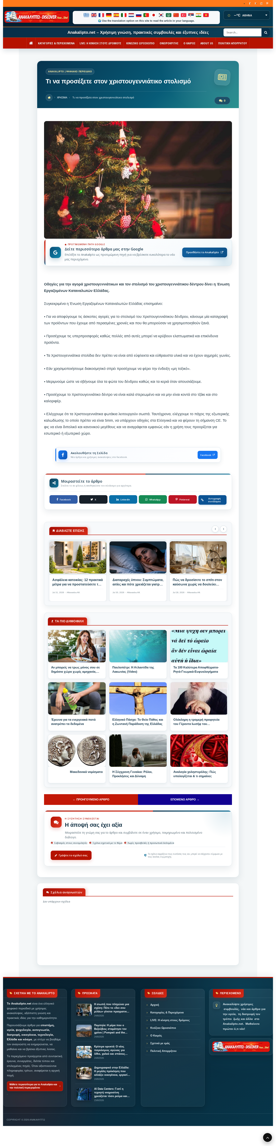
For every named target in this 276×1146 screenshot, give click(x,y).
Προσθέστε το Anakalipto (202, 252)
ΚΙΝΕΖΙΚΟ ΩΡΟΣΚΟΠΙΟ (140, 43)
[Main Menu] (267, 1137)
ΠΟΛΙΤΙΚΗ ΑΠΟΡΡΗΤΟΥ (232, 43)
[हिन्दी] (199, 15)
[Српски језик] (191, 15)
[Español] (116, 15)
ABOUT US (206, 43)
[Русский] (139, 15)
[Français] (101, 15)
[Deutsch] (109, 15)
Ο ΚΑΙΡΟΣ (189, 43)
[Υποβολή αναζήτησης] (265, 32)
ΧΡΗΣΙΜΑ (62, 97)
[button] (215, 529)
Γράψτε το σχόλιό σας (73, 855)
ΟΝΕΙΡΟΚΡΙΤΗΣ (169, 43)
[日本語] (154, 15)
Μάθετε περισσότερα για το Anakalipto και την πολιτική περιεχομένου (33, 1086)
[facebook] (249, 3)
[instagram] (261, 3)
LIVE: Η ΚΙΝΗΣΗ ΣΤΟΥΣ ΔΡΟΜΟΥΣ (100, 43)
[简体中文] (176, 15)
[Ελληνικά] (86, 15)
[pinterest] (267, 3)
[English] (94, 15)
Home (49, 97)
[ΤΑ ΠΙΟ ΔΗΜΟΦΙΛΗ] (77, 646)
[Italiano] (124, 15)
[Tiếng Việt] (206, 15)
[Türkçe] (184, 15)
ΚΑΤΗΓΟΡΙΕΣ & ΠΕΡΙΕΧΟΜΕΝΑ (56, 43)
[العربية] (169, 15)
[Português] (146, 15)
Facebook (205, 454)
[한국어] (161, 15)
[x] (255, 3)
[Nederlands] (131, 15)
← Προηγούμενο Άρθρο (91, 799)
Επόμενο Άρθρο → (185, 799)
